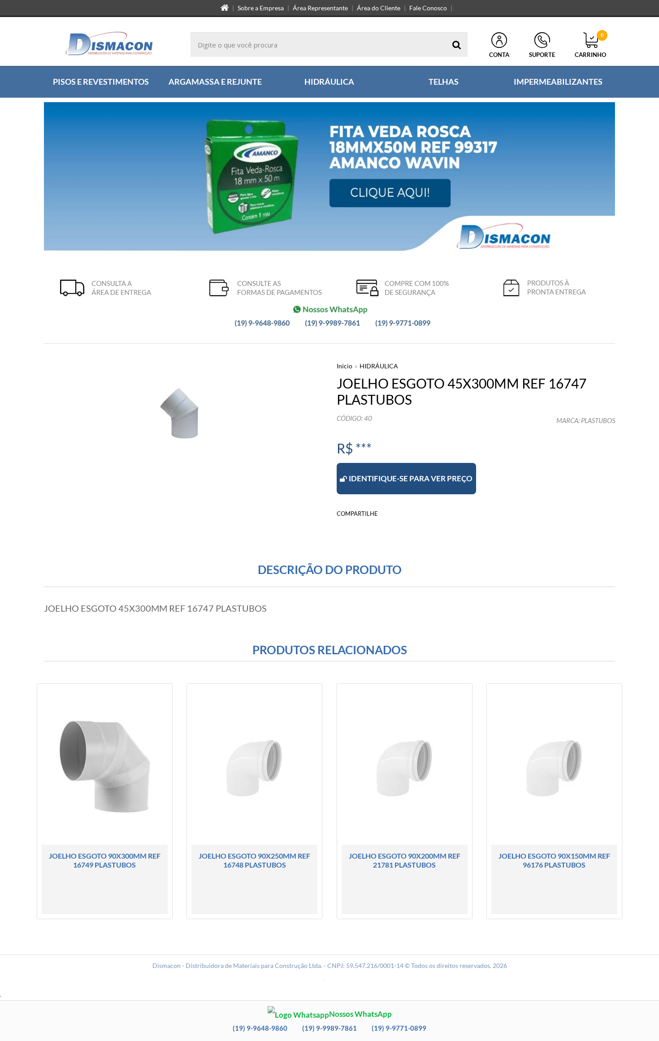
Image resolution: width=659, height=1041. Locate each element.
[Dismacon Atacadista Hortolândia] (109, 44)
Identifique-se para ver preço (411, 478)
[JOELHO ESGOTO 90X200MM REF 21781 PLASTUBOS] (404, 801)
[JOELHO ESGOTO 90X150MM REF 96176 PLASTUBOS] (554, 801)
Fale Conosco (428, 8)
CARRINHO (590, 45)
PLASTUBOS (598, 420)
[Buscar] (457, 44)
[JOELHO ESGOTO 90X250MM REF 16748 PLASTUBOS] (254, 801)
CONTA (499, 54)
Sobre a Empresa (261, 8)
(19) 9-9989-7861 (329, 1028)
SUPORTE (542, 54)
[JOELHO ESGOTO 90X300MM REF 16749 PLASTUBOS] (104, 801)
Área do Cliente (378, 8)
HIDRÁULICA (379, 366)
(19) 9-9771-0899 (399, 1028)
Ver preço (110, 904)
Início (344, 366)
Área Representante (320, 8)
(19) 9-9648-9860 (260, 1028)
